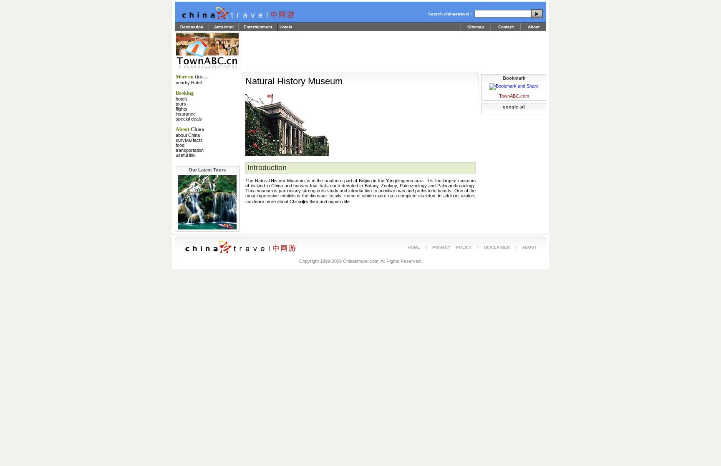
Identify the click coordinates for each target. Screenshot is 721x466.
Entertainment (258, 27)
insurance (186, 113)
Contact (506, 27)
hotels (182, 98)
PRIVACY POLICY (452, 247)
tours (181, 103)
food (180, 145)
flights (181, 108)
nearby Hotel (189, 82)
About (533, 27)
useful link (186, 155)
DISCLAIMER (497, 247)
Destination (191, 27)
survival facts (189, 140)
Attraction (224, 27)
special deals (189, 118)
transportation (190, 150)
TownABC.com (514, 95)
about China (188, 135)
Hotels (286, 27)
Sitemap (475, 27)
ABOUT (529, 247)
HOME (414, 247)
